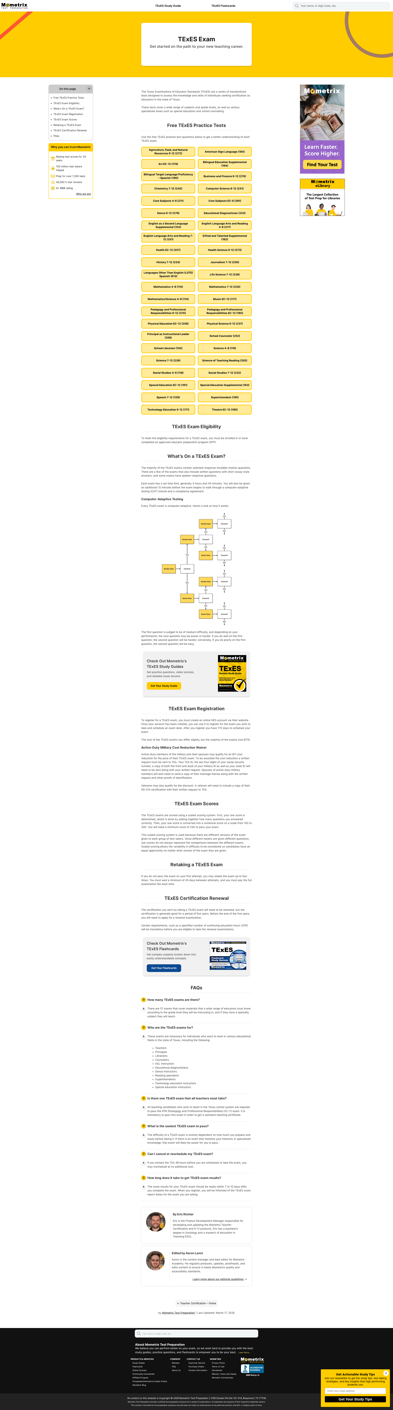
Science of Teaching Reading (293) (224, 360)
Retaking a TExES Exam (67, 124)
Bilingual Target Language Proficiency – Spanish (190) (168, 176)
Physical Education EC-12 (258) (168, 323)
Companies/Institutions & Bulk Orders (149, 1381)
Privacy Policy (218, 1363)
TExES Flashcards (223, 5)
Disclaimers (217, 1370)
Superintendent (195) (225, 397)
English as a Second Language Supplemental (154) (168, 225)
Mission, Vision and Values (224, 1374)
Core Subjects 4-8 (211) (168, 200)
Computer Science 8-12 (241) (225, 188)
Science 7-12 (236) (168, 360)
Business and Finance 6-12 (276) (225, 176)
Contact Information (198, 1370)
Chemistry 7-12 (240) (168, 188)
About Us (176, 1370)
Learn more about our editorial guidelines (218, 1279)
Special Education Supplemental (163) (224, 385)
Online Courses (139, 1370)
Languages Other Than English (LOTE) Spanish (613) (168, 274)
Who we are (83, 193)
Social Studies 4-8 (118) (168, 372)
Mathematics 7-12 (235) (224, 286)
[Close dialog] (386, 1373)
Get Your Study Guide (164, 685)
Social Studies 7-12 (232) (224, 372)
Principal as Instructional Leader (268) (168, 336)
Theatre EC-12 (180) (225, 409)
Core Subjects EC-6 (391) (224, 200)
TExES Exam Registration (68, 113)
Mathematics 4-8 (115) (168, 286)
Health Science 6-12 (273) (225, 249)
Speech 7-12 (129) (168, 397)
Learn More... (245, 1352)
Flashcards (137, 1366)
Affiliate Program (140, 1378)
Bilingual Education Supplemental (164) (225, 164)
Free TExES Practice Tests (68, 97)
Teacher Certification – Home (198, 1303)
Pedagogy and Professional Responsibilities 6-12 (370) (168, 311)
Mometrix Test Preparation (178, 1312)
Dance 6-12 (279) (168, 213)
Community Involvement (143, 1374)
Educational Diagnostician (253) (225, 213)
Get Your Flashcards (164, 968)
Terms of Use (218, 1366)
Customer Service (197, 1363)
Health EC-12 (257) (168, 249)
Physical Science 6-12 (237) (225, 323)
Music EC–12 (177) (225, 299)
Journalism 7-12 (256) (224, 262)
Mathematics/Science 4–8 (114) (168, 299)
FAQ (174, 1366)
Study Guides (138, 1363)
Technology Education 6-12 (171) (168, 409)
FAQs (56, 135)
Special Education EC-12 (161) (168, 385)
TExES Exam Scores (65, 119)
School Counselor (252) (225, 335)
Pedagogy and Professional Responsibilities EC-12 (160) (224, 311)
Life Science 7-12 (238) (225, 274)
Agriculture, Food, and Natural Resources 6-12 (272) (168, 151)
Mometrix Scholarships (222, 1378)
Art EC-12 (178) (168, 164)
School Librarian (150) (168, 348)
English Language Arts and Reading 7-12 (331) (168, 237)
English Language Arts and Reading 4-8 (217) (225, 225)
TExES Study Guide (168, 5)
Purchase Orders (196, 1366)
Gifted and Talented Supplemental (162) (224, 237)
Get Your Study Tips (355, 1399)
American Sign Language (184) (225, 151)
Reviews (175, 1363)
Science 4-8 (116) (225, 348)
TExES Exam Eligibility (66, 103)
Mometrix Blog (139, 1385)
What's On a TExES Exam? (68, 108)
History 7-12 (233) (168, 262)
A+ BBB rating (64, 188)
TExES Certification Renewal (70, 130)
